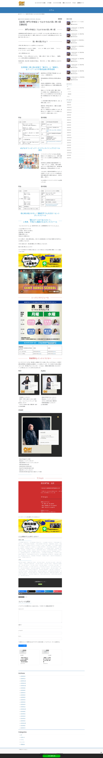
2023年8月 (69, 155)
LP (67, 86)
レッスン (69, 91)
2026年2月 (69, 102)
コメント (20, 609)
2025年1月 (69, 135)
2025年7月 (69, 119)
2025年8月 (69, 117)
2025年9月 (69, 114)
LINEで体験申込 (51, 755)
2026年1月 (69, 104)
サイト (19, 636)
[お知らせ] (22, 651)
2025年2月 (69, 132)
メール (20, 630)
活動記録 (69, 93)
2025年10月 (69, 112)
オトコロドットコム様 (23, 516)
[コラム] (45, 651)
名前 (20, 624)
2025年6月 (69, 122)
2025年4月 (69, 127)
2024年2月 (69, 150)
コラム (68, 96)
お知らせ (68, 88)
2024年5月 (69, 142)
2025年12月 (69, 107)
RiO (39, 351)
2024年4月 (69, 145)
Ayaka (54, 351)
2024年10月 (69, 137)
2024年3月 (69, 147)
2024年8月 (69, 140)
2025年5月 (23, 697)
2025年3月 (69, 130)
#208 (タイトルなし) (23, 749)
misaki (40, 353)
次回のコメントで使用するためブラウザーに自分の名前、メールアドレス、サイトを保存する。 (39, 641)
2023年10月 (69, 152)
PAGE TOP (99, 734)
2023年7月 (69, 157)
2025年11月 (69, 109)
